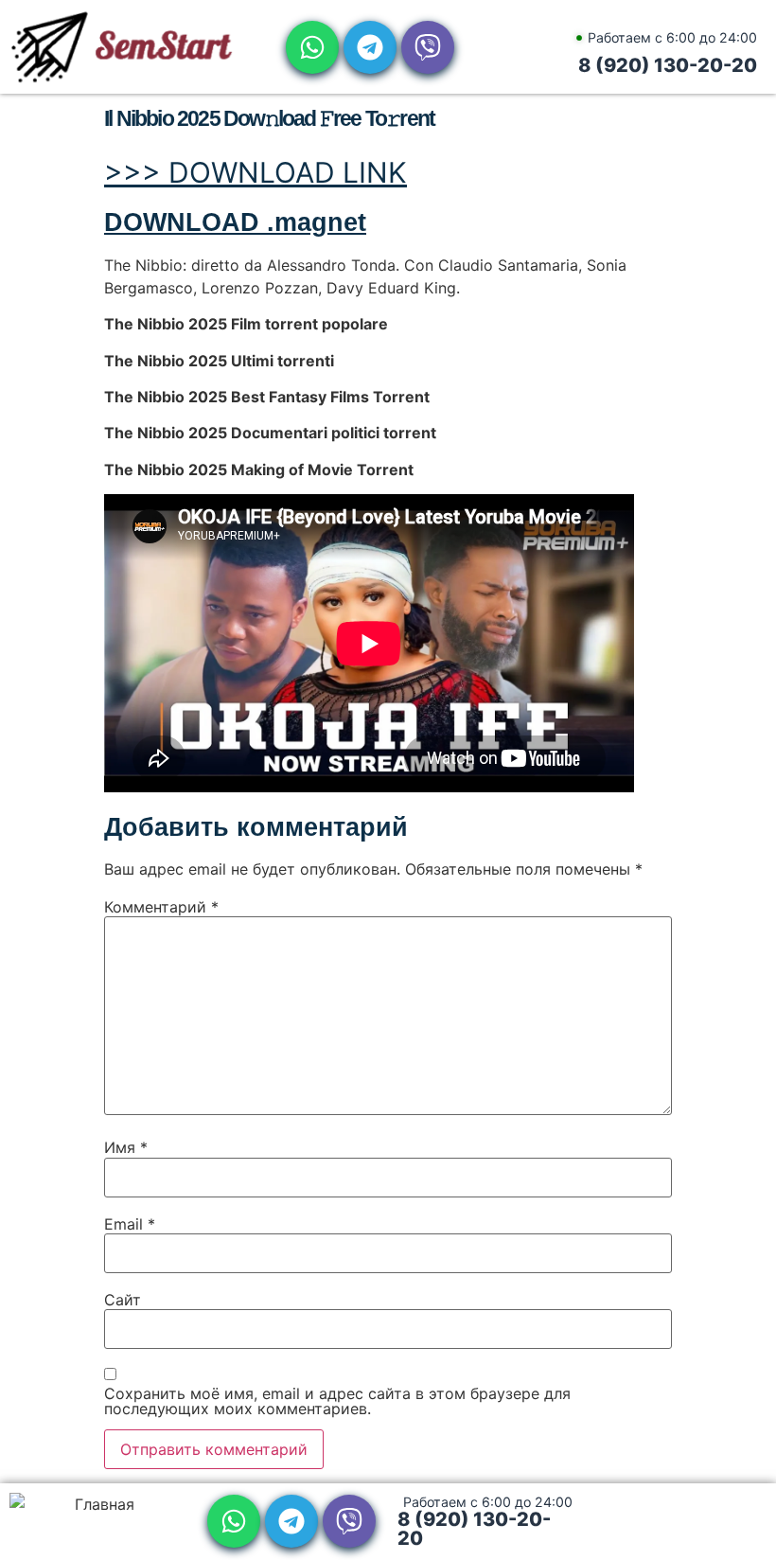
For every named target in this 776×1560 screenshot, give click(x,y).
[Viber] (427, 47)
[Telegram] (370, 47)
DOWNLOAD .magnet (235, 222)
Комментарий (161, 906)
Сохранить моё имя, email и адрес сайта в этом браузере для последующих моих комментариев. (337, 1401)
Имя (126, 1147)
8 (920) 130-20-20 (667, 65)
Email (129, 1224)
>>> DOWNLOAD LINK (255, 172)
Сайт (122, 1299)
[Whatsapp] (312, 47)
